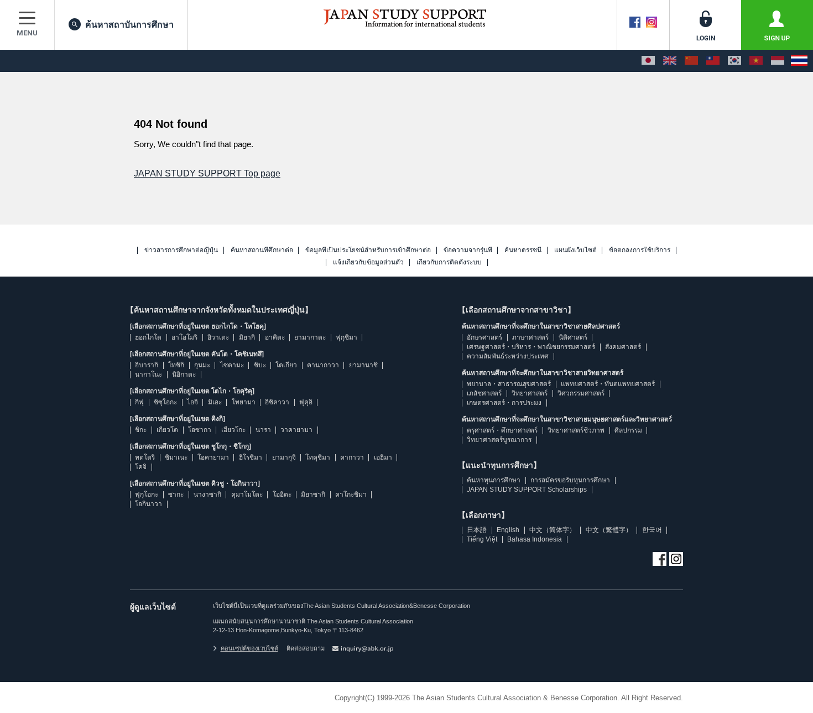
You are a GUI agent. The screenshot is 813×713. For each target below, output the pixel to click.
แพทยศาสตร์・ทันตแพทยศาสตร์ (608, 384)
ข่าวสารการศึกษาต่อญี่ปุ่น (181, 250)
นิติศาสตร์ (573, 337)
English (508, 530)
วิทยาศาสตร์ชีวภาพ (576, 430)
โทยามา (244, 402)
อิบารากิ (146, 365)
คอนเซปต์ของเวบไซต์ (249, 648)
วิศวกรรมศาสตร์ (580, 393)
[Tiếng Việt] (756, 61)
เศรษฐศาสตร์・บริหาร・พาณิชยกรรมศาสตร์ (531, 347)
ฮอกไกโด (148, 337)
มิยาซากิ (313, 494)
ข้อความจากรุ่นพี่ (468, 250)
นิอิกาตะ (184, 374)
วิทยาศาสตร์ (530, 393)
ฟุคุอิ (305, 402)
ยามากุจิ (284, 457)
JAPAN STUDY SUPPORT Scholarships (527, 489)
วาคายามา (296, 430)
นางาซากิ (207, 494)
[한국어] (734, 61)
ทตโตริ (145, 457)
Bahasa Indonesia (534, 539)
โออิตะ (282, 494)
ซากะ (176, 494)
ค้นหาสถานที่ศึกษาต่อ (262, 250)
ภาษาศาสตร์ (530, 337)
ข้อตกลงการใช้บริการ (639, 250)
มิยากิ (247, 337)
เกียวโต (167, 430)
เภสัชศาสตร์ (484, 393)
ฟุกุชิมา (346, 337)
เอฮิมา (383, 457)
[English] (669, 61)
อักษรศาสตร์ (484, 337)
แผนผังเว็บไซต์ (575, 250)
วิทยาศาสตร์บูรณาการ (499, 440)
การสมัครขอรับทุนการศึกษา (570, 480)
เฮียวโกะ (233, 430)
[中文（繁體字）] (713, 61)
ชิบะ (260, 365)
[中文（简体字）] (691, 61)
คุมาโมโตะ (247, 494)
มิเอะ (215, 402)
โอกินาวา (148, 504)
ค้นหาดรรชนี (522, 250)
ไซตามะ (232, 365)
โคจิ (141, 467)
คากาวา (352, 457)
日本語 (477, 530)
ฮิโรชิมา (250, 457)
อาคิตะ (275, 337)
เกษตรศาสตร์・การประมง (504, 403)
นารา (263, 430)
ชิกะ (141, 430)
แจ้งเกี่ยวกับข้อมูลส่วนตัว (368, 262)
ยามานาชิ (363, 365)
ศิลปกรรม (628, 430)
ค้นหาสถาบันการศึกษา (129, 24)
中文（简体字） (552, 530)
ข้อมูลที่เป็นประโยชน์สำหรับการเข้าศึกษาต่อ (368, 250)
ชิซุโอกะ (165, 402)
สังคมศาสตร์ (623, 347)
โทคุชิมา (317, 457)
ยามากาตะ (310, 337)
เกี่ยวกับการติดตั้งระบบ (449, 262)
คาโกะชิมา (351, 494)
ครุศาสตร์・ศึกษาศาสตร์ (502, 430)
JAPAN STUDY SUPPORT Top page (207, 173)
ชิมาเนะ (176, 457)
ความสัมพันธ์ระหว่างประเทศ (508, 356)
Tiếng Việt (482, 539)
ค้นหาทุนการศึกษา (493, 480)
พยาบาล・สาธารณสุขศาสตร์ (509, 384)
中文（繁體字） (609, 530)
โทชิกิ (176, 365)
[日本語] (648, 61)
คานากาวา (323, 365)
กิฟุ (139, 402)
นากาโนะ (148, 374)
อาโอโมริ (184, 337)
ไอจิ (192, 402)
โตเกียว (286, 365)
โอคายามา (213, 457)
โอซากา (199, 430)
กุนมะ (202, 365)
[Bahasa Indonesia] (777, 61)
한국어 (652, 530)
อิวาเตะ (218, 337)
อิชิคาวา (277, 402)
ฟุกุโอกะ (146, 494)
